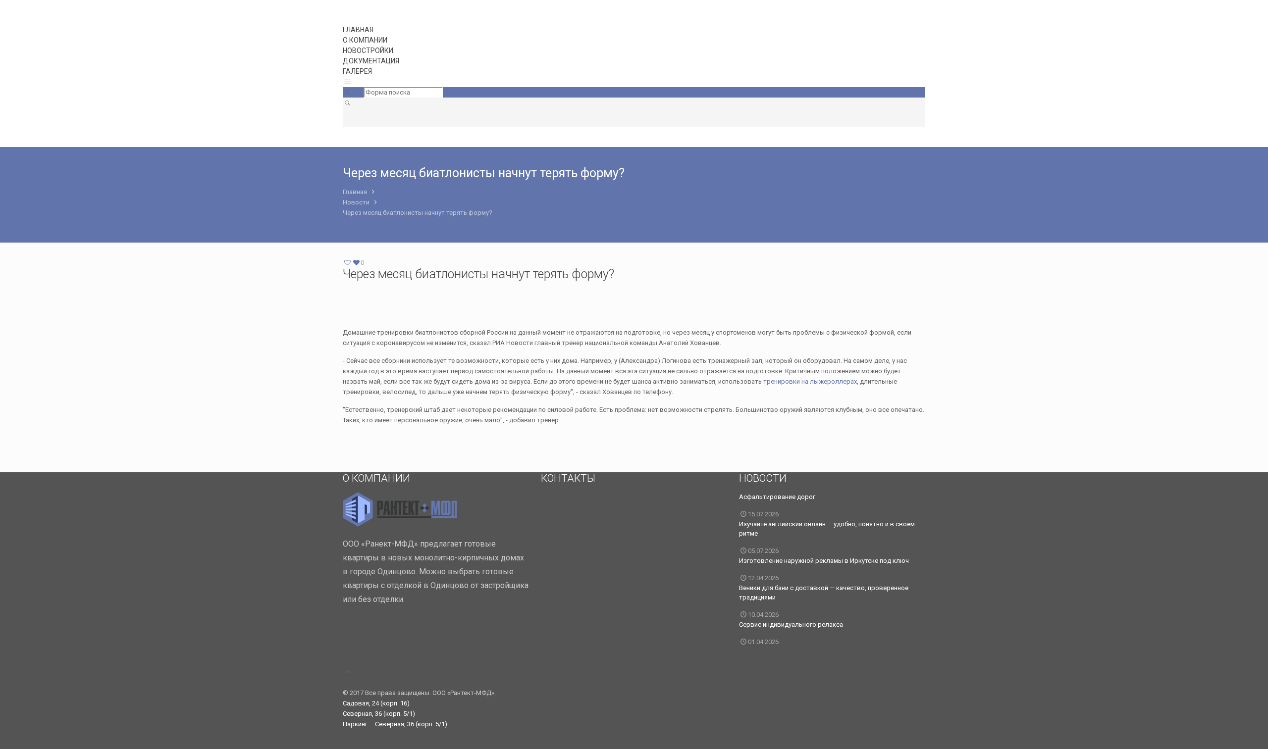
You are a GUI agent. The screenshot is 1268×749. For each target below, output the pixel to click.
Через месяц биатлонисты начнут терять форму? (417, 212)
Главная (355, 192)
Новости (356, 202)
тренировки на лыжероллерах (810, 381)
